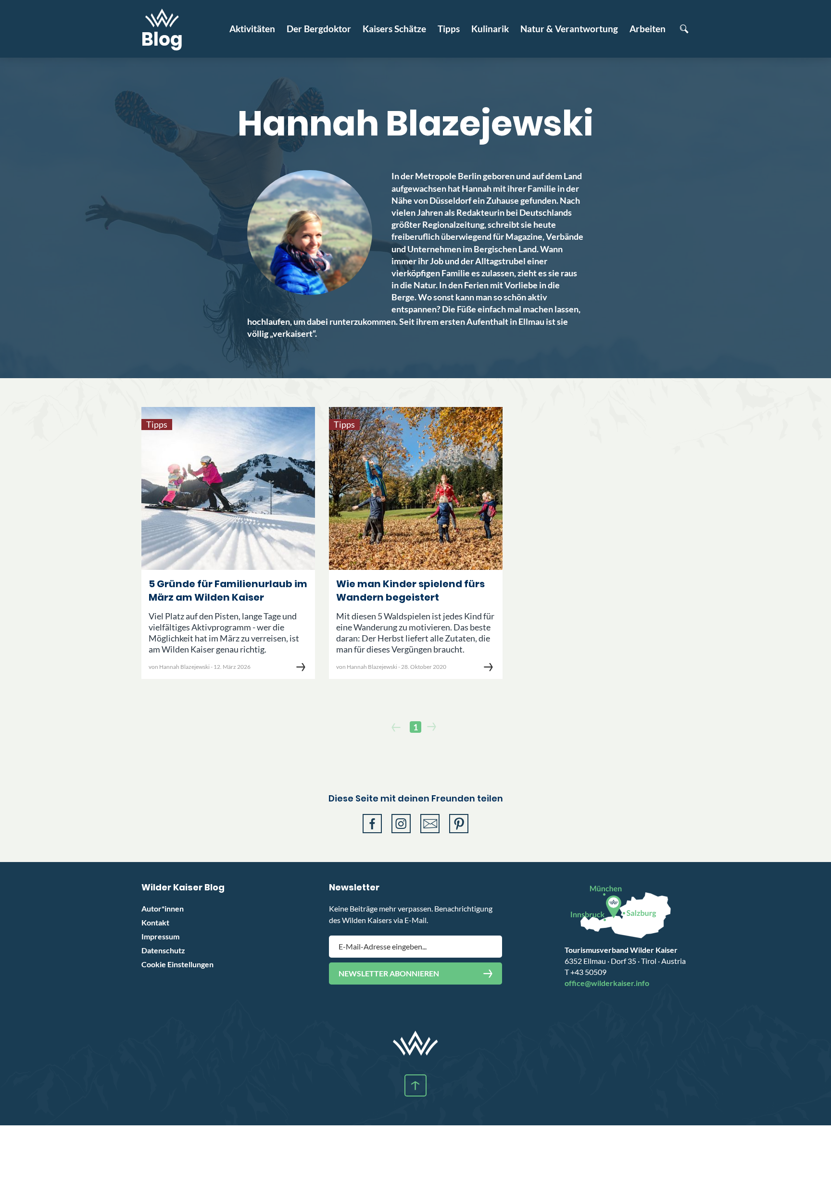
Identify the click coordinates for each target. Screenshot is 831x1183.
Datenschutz (163, 950)
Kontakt (155, 922)
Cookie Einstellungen (177, 964)
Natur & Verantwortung (569, 28)
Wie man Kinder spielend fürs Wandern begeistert (410, 590)
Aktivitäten (252, 28)
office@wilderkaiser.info (607, 982)
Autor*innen (162, 908)
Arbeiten (648, 28)
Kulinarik (490, 28)
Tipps (449, 28)
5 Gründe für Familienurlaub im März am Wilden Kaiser (228, 590)
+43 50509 (585, 971)
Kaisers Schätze (394, 28)
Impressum (160, 936)
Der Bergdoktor (319, 28)
